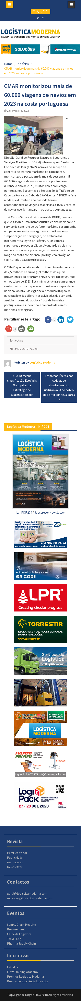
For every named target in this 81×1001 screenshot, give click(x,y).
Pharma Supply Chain (21, 943)
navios (34, 349)
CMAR (17, 349)
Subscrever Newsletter (49, 512)
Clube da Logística (19, 934)
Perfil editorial (17, 853)
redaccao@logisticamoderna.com (29, 898)
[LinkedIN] (38, 17)
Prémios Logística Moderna (25, 976)
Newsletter (14, 867)
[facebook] (42, 17)
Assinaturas (15, 862)
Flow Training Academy (22, 972)
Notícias (18, 340)
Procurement (16, 929)
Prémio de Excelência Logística (28, 981)
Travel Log (14, 939)
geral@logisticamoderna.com (27, 893)
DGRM (25, 349)
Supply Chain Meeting (21, 924)
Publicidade (15, 857)
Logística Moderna (42, 362)
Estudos (12, 967)
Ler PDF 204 (24, 512)
